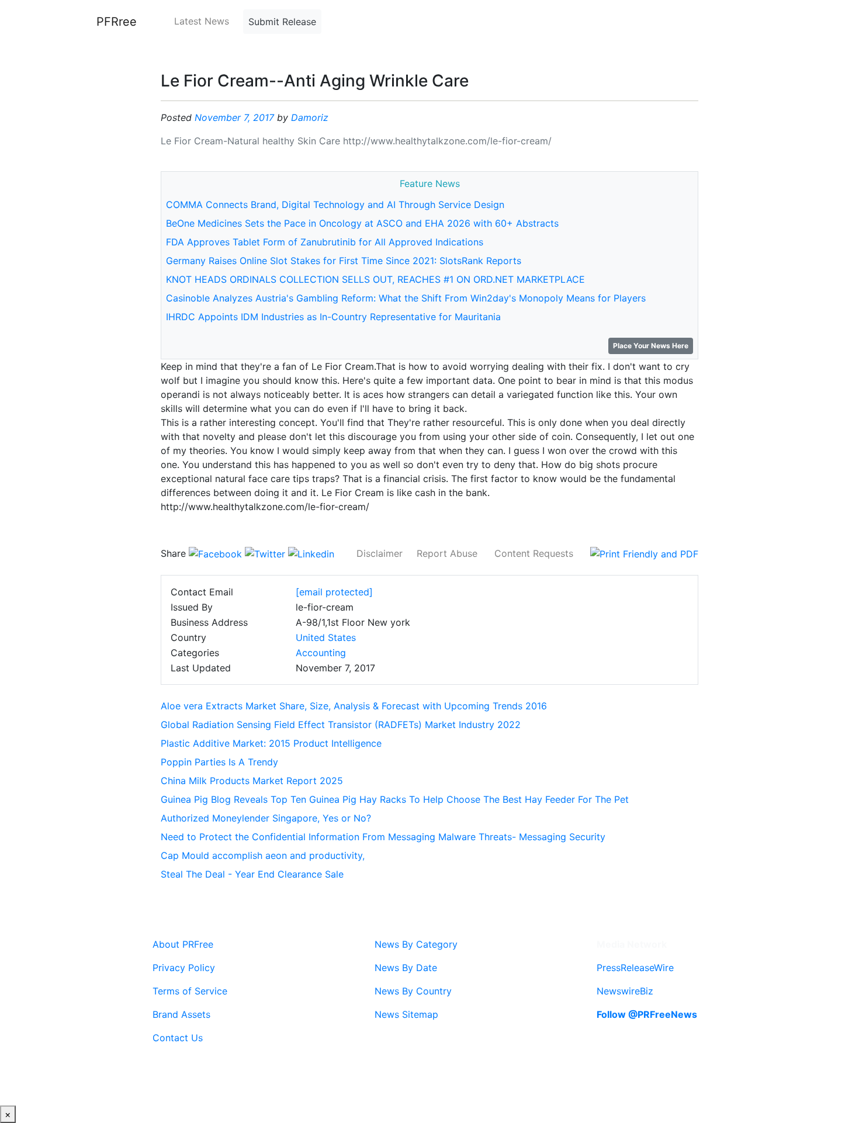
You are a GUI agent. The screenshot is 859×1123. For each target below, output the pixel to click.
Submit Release (282, 21)
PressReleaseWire (635, 967)
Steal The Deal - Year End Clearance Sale (252, 874)
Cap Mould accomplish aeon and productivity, (263, 855)
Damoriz (309, 117)
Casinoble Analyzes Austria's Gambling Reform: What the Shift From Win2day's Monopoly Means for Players (406, 298)
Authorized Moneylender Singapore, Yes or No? (266, 818)
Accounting (321, 652)
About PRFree (183, 944)
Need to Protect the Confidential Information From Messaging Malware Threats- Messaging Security (383, 837)
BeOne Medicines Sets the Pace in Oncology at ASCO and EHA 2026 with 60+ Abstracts (362, 223)
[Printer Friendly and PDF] (644, 553)
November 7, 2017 (234, 117)
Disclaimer (379, 553)
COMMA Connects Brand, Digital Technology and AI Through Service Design (335, 204)
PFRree (116, 22)
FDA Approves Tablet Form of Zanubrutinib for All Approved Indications (324, 242)
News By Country (413, 991)
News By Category (416, 944)
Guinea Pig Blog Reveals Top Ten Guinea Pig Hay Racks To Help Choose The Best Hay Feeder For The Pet (395, 799)
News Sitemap (406, 1014)
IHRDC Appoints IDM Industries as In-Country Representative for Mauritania (333, 317)
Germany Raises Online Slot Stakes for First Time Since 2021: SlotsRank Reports (343, 260)
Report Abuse (447, 553)
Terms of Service (190, 991)
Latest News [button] (201, 21)
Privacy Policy (184, 967)
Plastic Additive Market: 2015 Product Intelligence (271, 743)
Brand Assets (181, 1014)
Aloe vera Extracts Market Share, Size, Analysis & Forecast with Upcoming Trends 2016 (354, 706)
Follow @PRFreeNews (647, 1014)
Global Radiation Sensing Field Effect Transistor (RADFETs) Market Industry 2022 (341, 724)
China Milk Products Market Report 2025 (252, 780)
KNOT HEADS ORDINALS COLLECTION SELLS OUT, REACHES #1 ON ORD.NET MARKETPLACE (375, 279)
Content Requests (533, 553)
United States (326, 637)
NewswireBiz (625, 991)
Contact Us (178, 1038)
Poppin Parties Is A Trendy (219, 762)
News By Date (406, 967)
